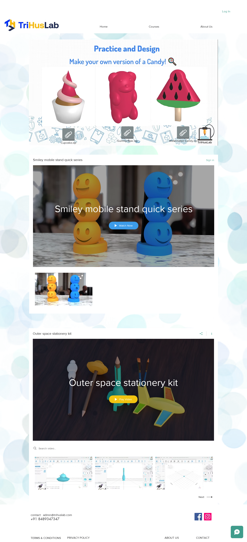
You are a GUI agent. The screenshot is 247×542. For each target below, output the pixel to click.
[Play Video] (63, 289)
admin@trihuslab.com (57, 515)
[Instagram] (207, 516)
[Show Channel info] (210, 333)
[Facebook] (198, 516)
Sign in (210, 160)
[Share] (201, 333)
